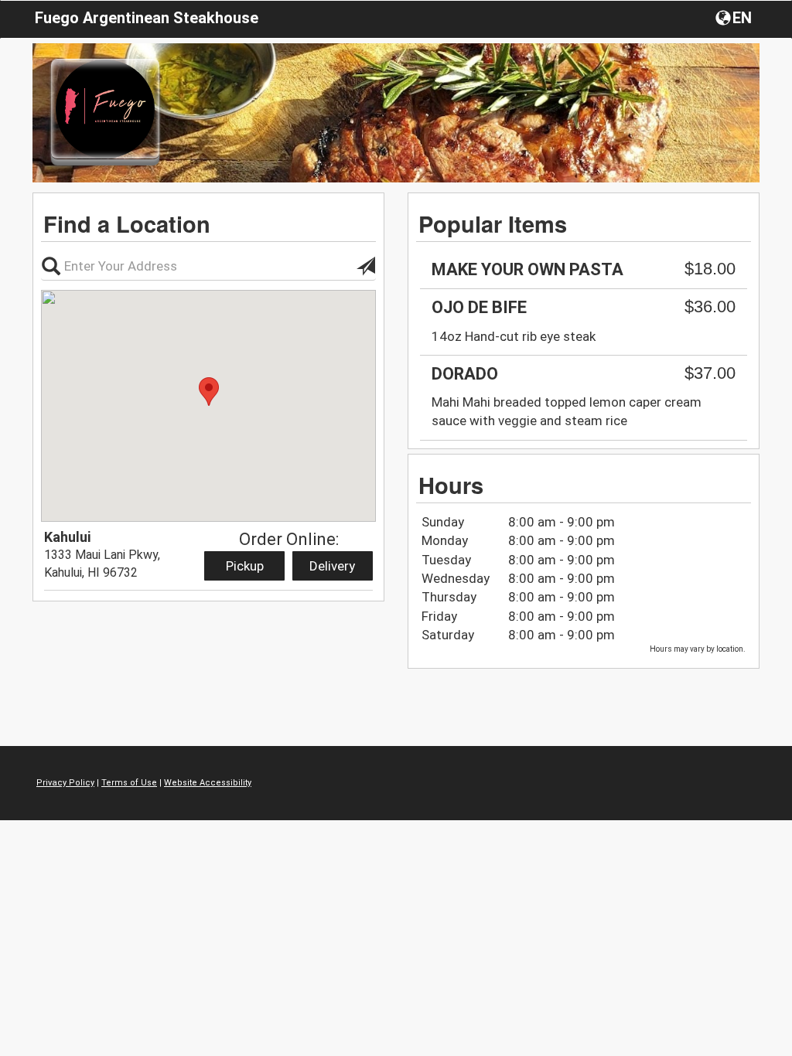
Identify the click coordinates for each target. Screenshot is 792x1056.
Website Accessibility (207, 783)
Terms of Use (129, 783)
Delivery (332, 566)
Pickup (245, 566)
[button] (735, 17)
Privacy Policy (65, 783)
